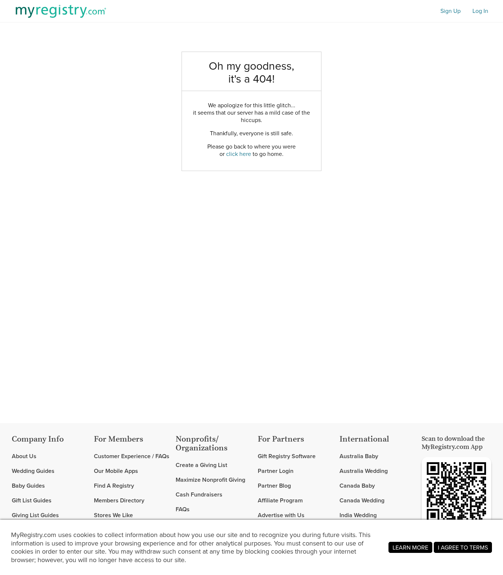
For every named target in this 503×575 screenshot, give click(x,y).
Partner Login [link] (275, 471)
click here (238, 154)
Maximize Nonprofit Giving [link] (210, 479)
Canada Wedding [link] (362, 500)
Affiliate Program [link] (280, 500)
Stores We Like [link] (113, 515)
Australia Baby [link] (359, 456)
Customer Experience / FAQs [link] (131, 456)
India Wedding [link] (358, 515)
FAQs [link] (183, 509)
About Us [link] (24, 456)
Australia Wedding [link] (364, 471)
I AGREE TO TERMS (463, 547)
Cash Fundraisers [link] (199, 494)
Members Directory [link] (119, 500)
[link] (50, 471)
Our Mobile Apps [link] (116, 471)
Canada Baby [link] (357, 485)
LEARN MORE (410, 547)
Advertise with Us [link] (281, 515)
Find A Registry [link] (114, 485)
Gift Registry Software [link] (287, 456)
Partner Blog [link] (274, 485)
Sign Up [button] (450, 11)
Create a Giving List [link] (201, 465)
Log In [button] (480, 11)
